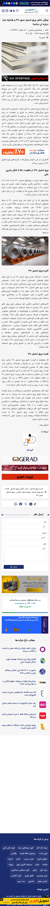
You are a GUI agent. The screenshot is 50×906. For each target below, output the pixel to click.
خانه (46, 30)
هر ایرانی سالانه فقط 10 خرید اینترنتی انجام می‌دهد (19, 715)
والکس (13, 853)
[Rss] (14, 10)
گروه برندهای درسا (25, 847)
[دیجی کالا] (42, 715)
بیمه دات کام (42, 847)
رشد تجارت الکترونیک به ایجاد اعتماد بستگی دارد (19, 704)
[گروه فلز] (30, 439)
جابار (37, 864)
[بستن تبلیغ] (1, 1)
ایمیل (44, 532)
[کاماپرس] (32, 10)
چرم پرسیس (42, 875)
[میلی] (42, 682)
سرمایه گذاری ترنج (24, 864)
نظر (44, 543)
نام (45, 521)
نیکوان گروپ (42, 859)
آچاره (18, 859)
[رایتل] (42, 649)
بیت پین (21, 881)
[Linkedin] (3, 10)
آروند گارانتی (16, 875)
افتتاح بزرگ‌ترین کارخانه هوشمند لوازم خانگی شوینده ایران (21, 661)
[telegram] (30, 504)
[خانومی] (42, 704)
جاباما (45, 864)
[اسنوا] (42, 660)
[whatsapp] (15, 504)
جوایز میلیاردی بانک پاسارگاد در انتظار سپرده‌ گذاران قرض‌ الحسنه (19, 726)
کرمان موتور (42, 881)
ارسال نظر (13, 567)
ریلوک (10, 864)
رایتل (35, 870)
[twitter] (25, 504)
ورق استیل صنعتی (23, 492)
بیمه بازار (43, 870)
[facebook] (20, 504)
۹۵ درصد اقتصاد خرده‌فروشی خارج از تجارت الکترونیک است (19, 693)
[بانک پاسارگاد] (42, 726)
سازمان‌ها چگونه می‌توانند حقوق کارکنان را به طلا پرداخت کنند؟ (19, 682)
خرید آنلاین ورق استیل (19, 488)
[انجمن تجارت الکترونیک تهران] (42, 693)
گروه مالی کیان (9, 847)
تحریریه (42, 37)
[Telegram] (10, 10)
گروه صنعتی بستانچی (20, 870)
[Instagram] (7, 10)
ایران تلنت (43, 853)
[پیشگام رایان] (42, 671)
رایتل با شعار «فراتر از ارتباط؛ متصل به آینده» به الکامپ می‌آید (19, 650)
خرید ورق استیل (36, 488)
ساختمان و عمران (35, 30)
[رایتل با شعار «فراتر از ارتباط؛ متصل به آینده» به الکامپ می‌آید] (45, 898)
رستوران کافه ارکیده (27, 853)
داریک (10, 859)
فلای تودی (29, 875)
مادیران (31, 881)
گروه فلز (30, 450)
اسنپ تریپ (28, 859)
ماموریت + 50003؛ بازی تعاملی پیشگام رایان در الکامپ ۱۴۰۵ (20, 672)
